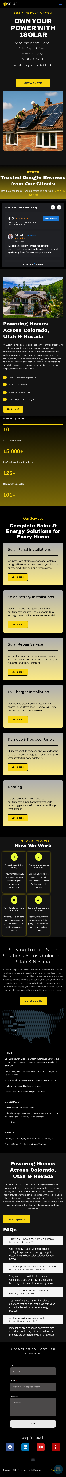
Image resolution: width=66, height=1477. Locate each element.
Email (12, 1380)
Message (14, 1396)
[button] (60, 4)
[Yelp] (56, 1447)
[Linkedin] (25, 1447)
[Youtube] (41, 1447)
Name (13, 1365)
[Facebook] (10, 1447)
